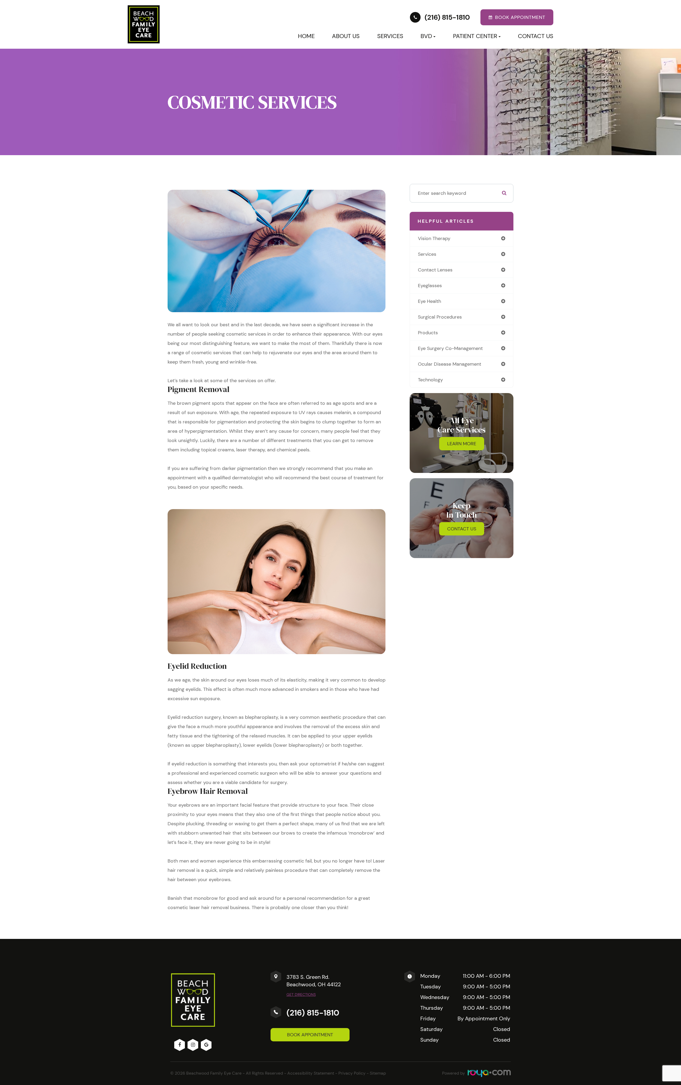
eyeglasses (430, 285)
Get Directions (301, 994)
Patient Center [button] (475, 36)
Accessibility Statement (310, 1073)
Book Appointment (310, 1035)
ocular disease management (449, 364)
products (428, 332)
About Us (346, 36)
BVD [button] (426, 36)
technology (430, 380)
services (427, 254)
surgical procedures (440, 317)
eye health (429, 301)
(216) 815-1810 (312, 1013)
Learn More (461, 443)
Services (390, 36)
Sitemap (378, 1073)
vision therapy (434, 238)
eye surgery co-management (450, 348)
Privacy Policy (352, 1073)
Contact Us (535, 36)
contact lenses (435, 270)
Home (306, 36)
